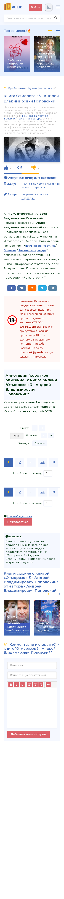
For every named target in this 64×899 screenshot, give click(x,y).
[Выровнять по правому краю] (40, 684)
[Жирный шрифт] (10, 684)
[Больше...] (48, 684)
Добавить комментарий (28, 734)
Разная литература (29, 118)
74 (43, 462)
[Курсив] (16, 684)
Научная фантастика (35, 115)
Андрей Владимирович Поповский (32, 177)
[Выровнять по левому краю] (29, 684)
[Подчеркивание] (22, 684)
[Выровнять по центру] (35, 684)
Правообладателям (19, 516)
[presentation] (50, 30)
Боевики (9, 118)
